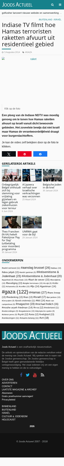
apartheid (8, 280)
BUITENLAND (9, 409)
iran (29, 297)
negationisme (27, 311)
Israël (57, 19)
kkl (41, 300)
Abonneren (7, 393)
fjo (35, 286)
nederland (52, 307)
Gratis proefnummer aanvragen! (17, 396)
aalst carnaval (11, 268)
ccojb (48, 283)
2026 (32, 426)
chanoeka (12, 286)
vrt (45, 317)
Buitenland (45, 19)
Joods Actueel (9, 347)
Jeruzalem (9, 301)
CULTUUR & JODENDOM (14, 416)
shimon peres (10, 314)
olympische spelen (45, 311)
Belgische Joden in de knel (52, 186)
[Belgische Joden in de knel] (52, 175)
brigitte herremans (33, 283)
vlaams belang (30, 318)
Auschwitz (21, 280)
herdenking (15, 297)
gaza (29, 52)
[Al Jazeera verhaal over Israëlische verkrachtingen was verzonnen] (32, 175)
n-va (39, 307)
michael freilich (47, 304)
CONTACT (7, 386)
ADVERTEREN (9, 383)
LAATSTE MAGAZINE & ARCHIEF (19, 389)
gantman (48, 286)
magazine (26, 304)
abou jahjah (11, 272)
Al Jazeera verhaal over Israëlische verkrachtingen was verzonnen (31, 190)
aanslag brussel (36, 267)
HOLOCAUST (9, 419)
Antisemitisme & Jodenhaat (42, 276)
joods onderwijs (25, 300)
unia (34, 314)
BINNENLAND (9, 406)
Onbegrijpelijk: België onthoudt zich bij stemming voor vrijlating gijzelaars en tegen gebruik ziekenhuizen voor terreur (11, 196)
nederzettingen (10, 311)
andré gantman (28, 272)
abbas (56, 268)
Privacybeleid (8, 399)
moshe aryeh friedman (18, 307)
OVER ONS (8, 379)
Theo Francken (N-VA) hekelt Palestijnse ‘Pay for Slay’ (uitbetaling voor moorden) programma (11, 240)
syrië (23, 314)
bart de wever (40, 279)
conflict (25, 286)
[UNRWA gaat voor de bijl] (32, 222)
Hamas (39, 292)
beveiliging (14, 283)
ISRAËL (6, 413)
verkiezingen (11, 318)
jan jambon (54, 297)
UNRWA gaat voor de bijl (29, 233)
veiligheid (47, 314)
